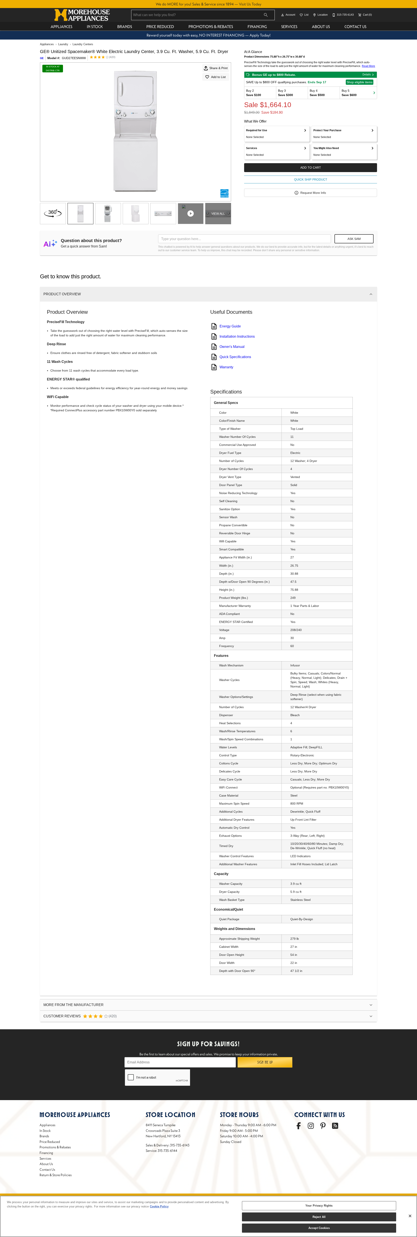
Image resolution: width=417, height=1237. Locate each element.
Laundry (63, 44)
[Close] (410, 1216)
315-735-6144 (167, 1150)
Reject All (319, 1217)
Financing (257, 26)
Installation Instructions (237, 336)
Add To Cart (310, 167)
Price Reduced (160, 26)
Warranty (226, 367)
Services (289, 26)
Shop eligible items (359, 82)
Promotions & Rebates (211, 26)
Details (366, 74)
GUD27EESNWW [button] (74, 58)
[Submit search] (266, 15)
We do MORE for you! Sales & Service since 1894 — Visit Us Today (208, 4)
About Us (321, 26)
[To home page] (82, 15)
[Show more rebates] (374, 93)
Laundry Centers (83, 44)
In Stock (95, 26)
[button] (282, 15)
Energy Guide (230, 326)
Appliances (61, 26)
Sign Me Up (265, 1062)
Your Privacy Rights (319, 1205)
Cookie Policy (159, 1206)
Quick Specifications (235, 357)
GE (42, 58)
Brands (124, 26)
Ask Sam (354, 239)
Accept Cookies (319, 1228)
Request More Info (313, 192)
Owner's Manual (232, 347)
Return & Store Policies (56, 1175)
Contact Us (355, 26)
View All (218, 213)
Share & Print (218, 68)
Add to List (218, 77)
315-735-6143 (179, 1145)
